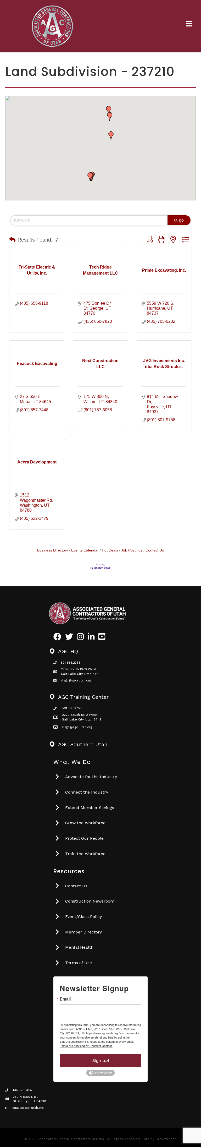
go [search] (181, 220)
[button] (111, 135)
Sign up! (100, 1060)
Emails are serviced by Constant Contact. (86, 1046)
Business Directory (52, 550)
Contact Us (155, 550)
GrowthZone (166, 1139)
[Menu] (189, 23)
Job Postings (131, 550)
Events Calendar (85, 550)
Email (65, 999)
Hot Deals (110, 550)
